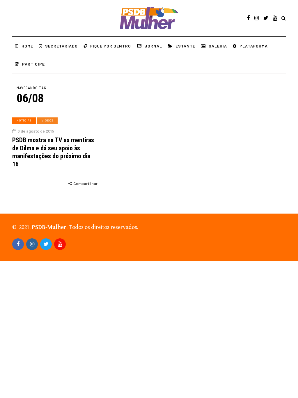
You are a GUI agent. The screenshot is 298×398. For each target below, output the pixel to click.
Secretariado (61, 45)
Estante (185, 45)
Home (27, 45)
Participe (33, 63)
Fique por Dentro (110, 45)
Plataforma (254, 45)
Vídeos (47, 120)
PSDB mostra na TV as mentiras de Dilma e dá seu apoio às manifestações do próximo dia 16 (53, 152)
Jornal (153, 45)
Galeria (218, 45)
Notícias (24, 120)
